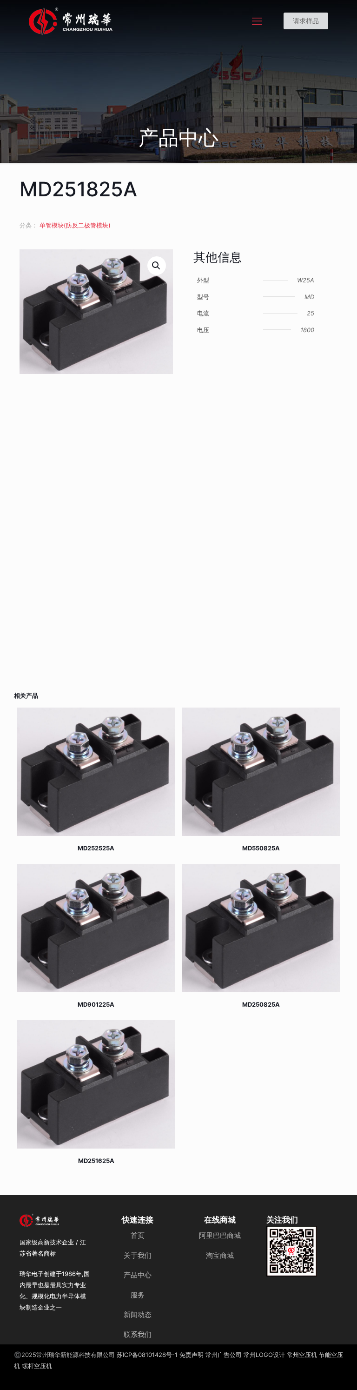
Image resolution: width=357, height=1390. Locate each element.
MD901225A (96, 1004)
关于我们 (138, 1255)
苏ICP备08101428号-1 (147, 1354)
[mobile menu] (257, 21)
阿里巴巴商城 (220, 1235)
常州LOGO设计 (264, 1354)
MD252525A (96, 848)
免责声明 (191, 1354)
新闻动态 (138, 1314)
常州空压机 (302, 1354)
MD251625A (96, 1160)
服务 (138, 1294)
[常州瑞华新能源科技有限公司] (104, 21)
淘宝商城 (220, 1255)
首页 (138, 1235)
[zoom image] (304, 1238)
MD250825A (261, 1004)
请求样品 (306, 21)
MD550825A (261, 848)
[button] (156, 265)
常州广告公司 (223, 1354)
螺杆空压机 (37, 1366)
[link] (291, 1251)
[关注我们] (291, 1251)
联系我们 (138, 1334)
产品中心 (138, 1274)
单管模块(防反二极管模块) (75, 225)
